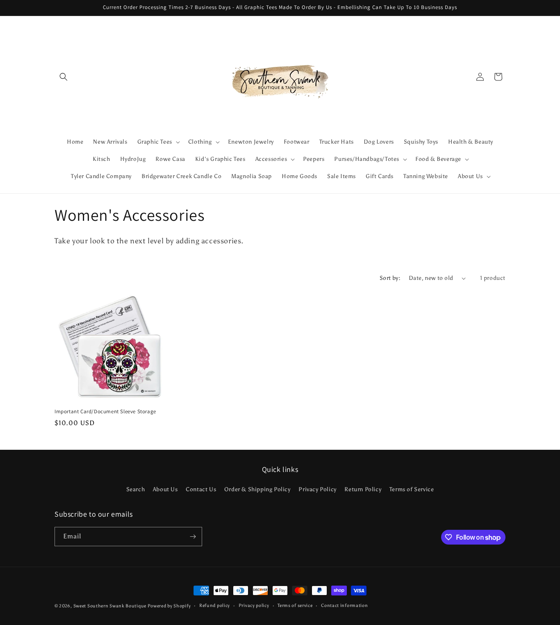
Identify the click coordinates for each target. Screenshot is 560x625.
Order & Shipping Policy (257, 489)
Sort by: (390, 278)
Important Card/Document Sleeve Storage (105, 411)
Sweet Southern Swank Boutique (110, 606)
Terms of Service (411, 489)
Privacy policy (254, 605)
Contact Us (201, 489)
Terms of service (295, 605)
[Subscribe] (193, 536)
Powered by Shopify (169, 606)
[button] (64, 77)
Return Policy (362, 489)
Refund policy (214, 605)
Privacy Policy (317, 489)
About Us (165, 489)
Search (135, 489)
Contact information (344, 605)
